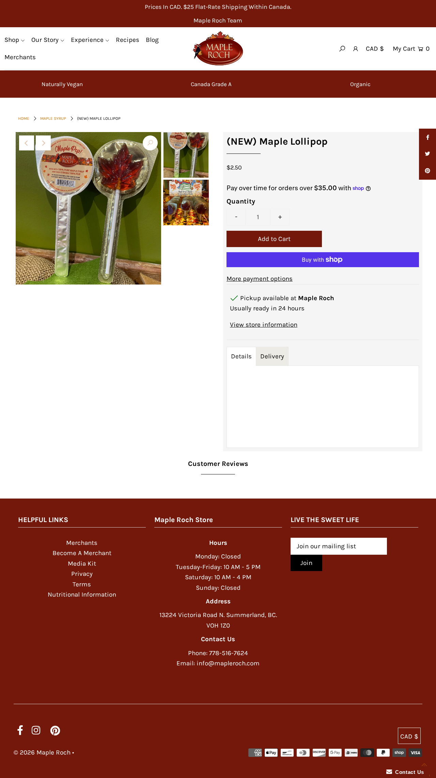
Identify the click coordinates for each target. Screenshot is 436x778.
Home (23, 118)
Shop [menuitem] (11, 40)
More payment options (260, 278)
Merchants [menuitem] (20, 57)
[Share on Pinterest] (427, 171)
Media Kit (82, 563)
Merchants (81, 543)
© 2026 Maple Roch (42, 752)
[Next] (43, 142)
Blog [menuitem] (152, 40)
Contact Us (408, 772)
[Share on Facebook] (427, 137)
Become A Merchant (81, 553)
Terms (82, 584)
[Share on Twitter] (427, 154)
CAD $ (375, 48)
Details (241, 356)
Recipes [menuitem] (127, 40)
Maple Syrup (53, 118)
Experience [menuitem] (87, 40)
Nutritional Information (82, 594)
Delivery (272, 356)
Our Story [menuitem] (45, 40)
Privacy (82, 574)
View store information (263, 324)
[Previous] (26, 142)
